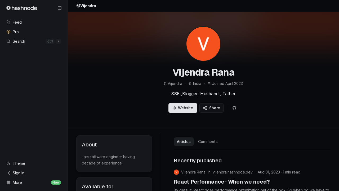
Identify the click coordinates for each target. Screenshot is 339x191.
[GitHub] (234, 108)
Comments (208, 141)
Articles (184, 141)
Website (185, 108)
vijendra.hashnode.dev (233, 172)
